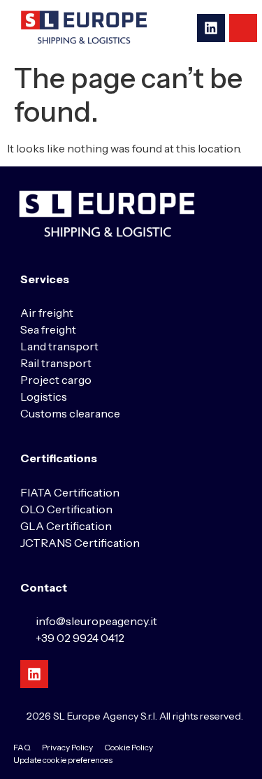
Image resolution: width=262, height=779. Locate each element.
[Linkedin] (211, 28)
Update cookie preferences (62, 760)
